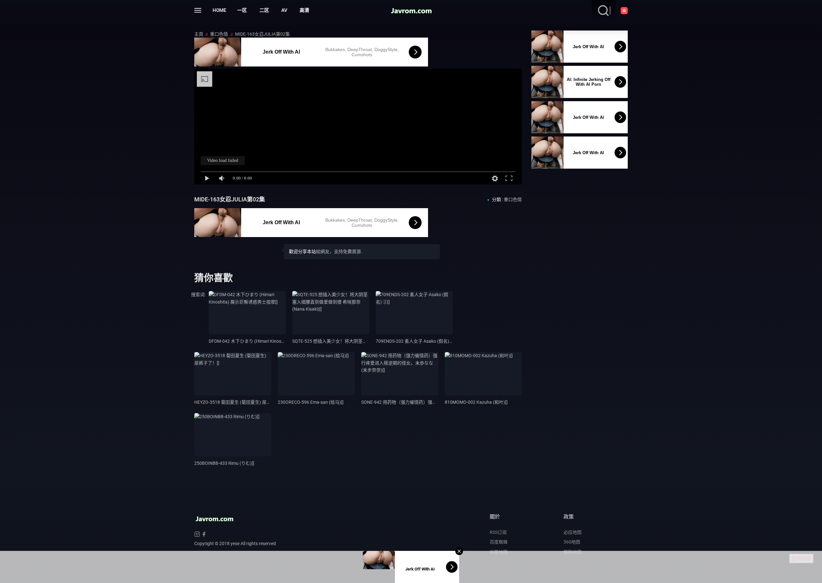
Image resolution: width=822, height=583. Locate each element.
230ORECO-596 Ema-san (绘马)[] (311, 402)
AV (284, 10)
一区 (242, 10)
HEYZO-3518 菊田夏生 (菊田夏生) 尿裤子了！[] (240, 402)
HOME (219, 10)
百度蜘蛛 (499, 541)
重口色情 (219, 34)
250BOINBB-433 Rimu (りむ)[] (224, 463)
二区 (264, 10)
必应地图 (573, 532)
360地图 (572, 541)
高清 (304, 10)
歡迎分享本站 (302, 251)
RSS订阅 (498, 532)
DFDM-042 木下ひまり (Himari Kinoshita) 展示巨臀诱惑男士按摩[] (274, 341)
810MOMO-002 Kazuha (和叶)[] (476, 402)
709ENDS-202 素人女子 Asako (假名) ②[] (416, 341)
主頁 (199, 34)
